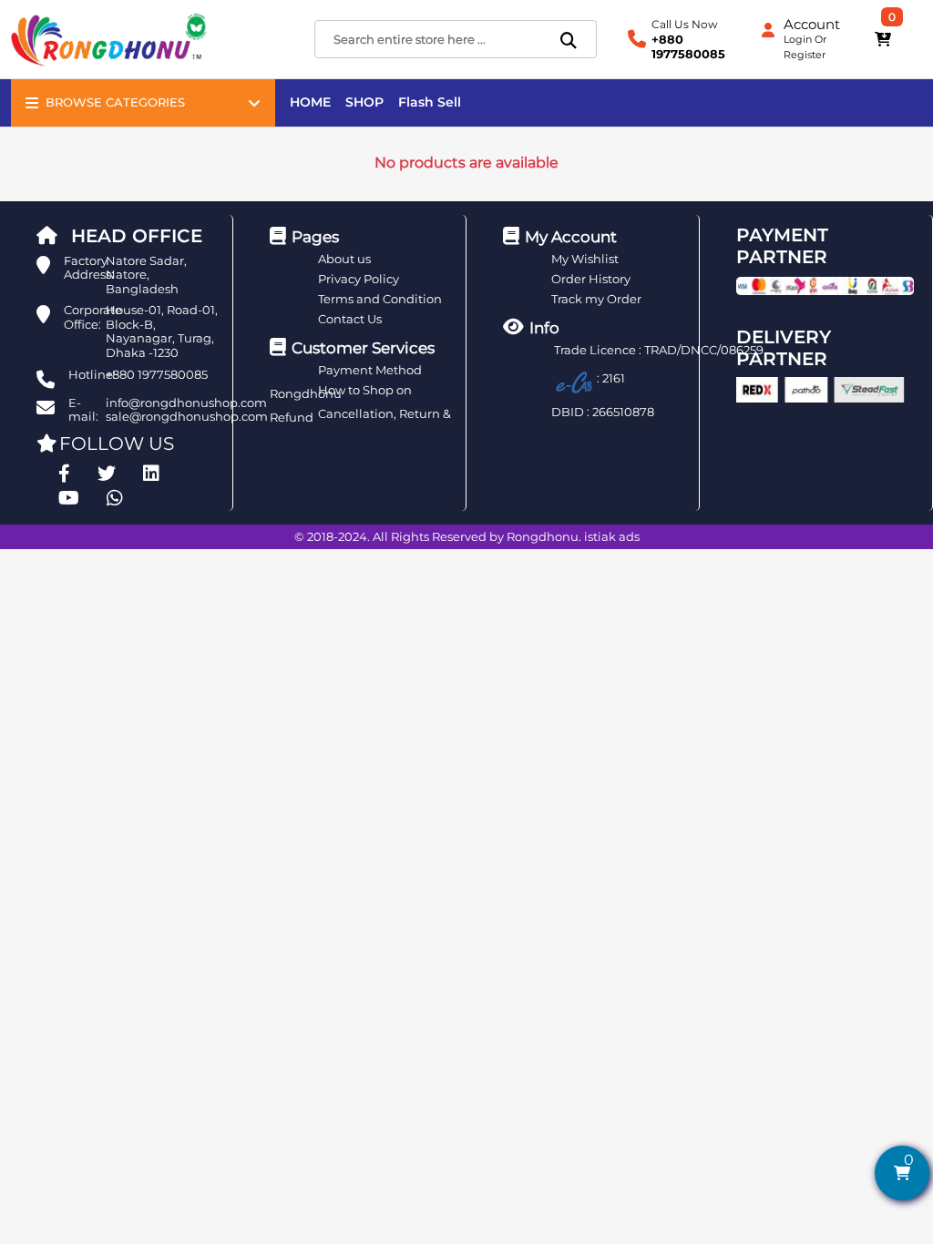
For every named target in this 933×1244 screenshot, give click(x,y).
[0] (883, 39)
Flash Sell (429, 102)
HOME (310, 102)
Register (804, 54)
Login (798, 39)
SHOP (364, 102)
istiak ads (612, 536)
